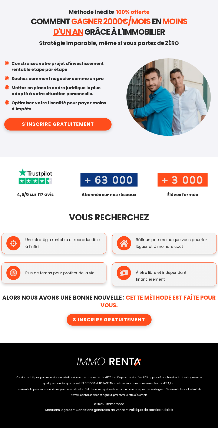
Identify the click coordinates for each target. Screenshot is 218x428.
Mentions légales (58, 410)
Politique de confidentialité (151, 409)
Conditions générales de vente (100, 410)
